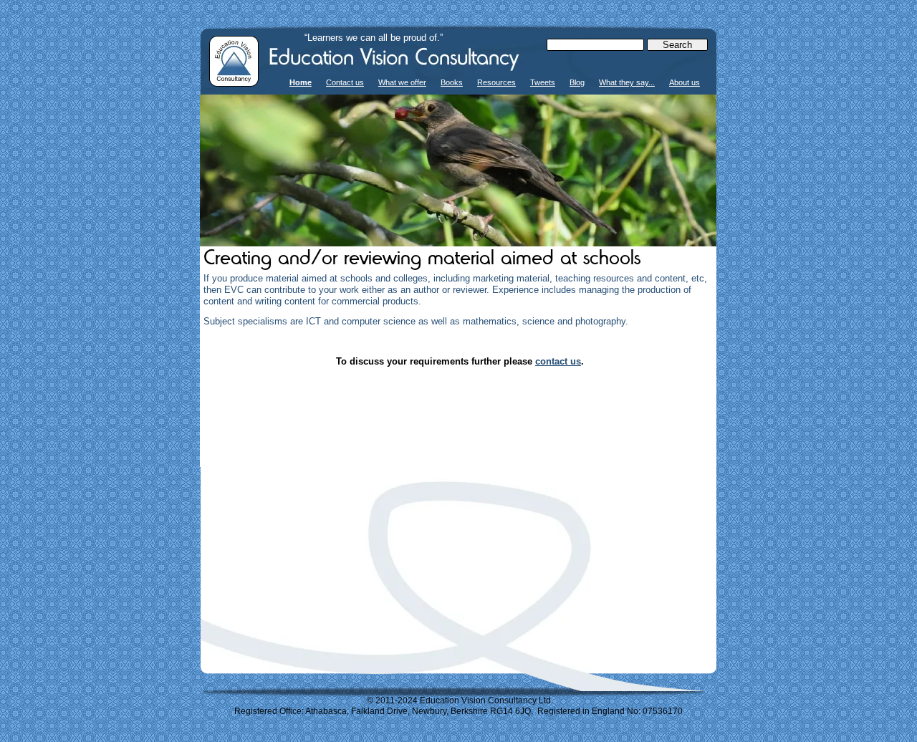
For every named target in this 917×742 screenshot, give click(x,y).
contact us (558, 361)
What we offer (402, 82)
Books (452, 82)
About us (684, 82)
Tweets (542, 82)
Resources (496, 82)
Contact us (345, 82)
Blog (577, 82)
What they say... (627, 82)
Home (300, 82)
